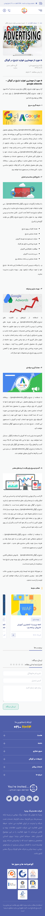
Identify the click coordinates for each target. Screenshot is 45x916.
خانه (41, 23)
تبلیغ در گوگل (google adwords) (25, 93)
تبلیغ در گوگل (27, 89)
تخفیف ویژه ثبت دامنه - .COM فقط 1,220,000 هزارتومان (19, 3)
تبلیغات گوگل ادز (32, 23)
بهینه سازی (36, 619)
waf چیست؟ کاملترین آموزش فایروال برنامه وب (29, 626)
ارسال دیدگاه (11, 706)
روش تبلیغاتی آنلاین (9, 555)
